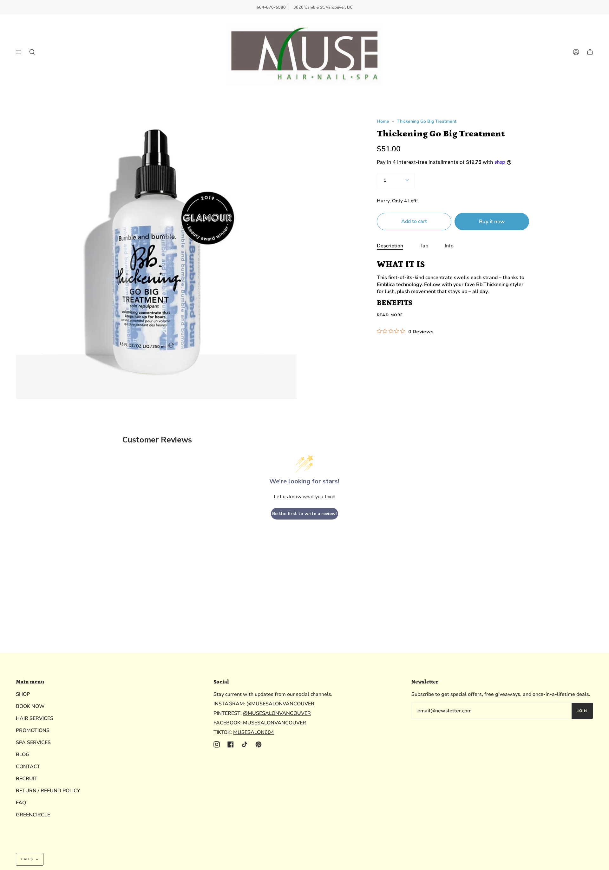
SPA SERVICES (33, 742)
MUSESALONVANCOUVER (274, 722)
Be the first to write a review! (304, 514)
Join (582, 710)
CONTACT (28, 766)
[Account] (576, 51)
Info (449, 245)
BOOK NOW (30, 706)
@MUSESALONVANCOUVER (280, 703)
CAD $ (27, 859)
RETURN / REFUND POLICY (48, 790)
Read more (390, 315)
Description (390, 245)
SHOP (23, 694)
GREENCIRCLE (33, 814)
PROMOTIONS (32, 730)
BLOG (22, 754)
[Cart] (590, 51)
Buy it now (492, 221)
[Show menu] (20, 52)
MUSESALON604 (253, 732)
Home (383, 121)
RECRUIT (26, 778)
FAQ (21, 802)
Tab (424, 245)
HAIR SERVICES (34, 718)
